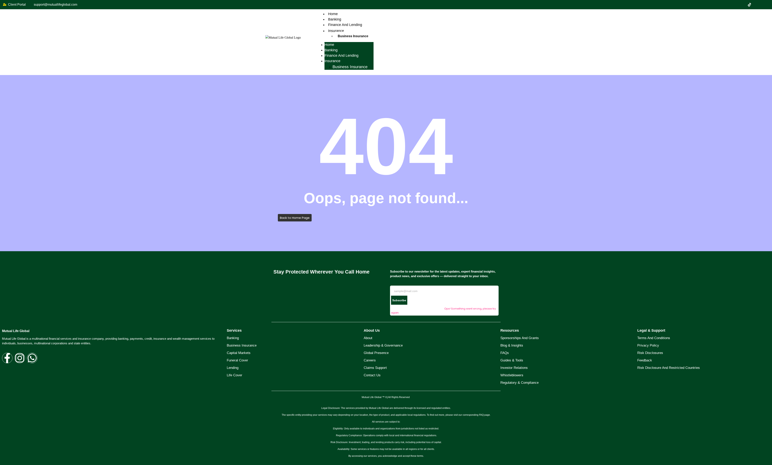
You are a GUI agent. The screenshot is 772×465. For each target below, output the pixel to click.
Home (333, 14)
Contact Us (372, 375)
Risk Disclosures (650, 353)
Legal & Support (651, 330)
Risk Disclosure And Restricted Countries (668, 368)
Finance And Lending (345, 25)
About (368, 338)
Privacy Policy (648, 345)
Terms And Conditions (653, 338)
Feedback (644, 360)
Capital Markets (238, 353)
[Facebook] (741, 5)
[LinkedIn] (758, 5)
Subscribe (399, 300)
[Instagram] (766, 5)
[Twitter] (749, 5)
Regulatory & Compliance (519, 383)
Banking (334, 19)
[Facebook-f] (7, 358)
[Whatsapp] (32, 358)
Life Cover (234, 375)
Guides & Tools (511, 360)
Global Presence (376, 353)
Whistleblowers (511, 375)
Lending (232, 368)
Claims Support (375, 368)
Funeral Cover (237, 360)
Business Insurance (353, 36)
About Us (372, 330)
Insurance (336, 31)
